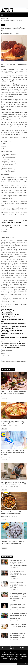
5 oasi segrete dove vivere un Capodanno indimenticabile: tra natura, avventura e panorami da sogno (18, 616)
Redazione (5, 648)
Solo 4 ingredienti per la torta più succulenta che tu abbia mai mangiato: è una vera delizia (13, 483)
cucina (2, 24)
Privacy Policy (12, 648)
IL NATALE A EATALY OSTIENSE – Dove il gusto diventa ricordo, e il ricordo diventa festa (13, 392)
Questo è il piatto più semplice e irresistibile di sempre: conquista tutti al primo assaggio (14, 422)
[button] (26, 15)
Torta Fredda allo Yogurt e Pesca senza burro (13, 327)
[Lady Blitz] (7, 10)
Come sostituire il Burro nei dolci (10, 314)
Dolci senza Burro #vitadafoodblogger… (13, 346)
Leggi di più (4, 398)
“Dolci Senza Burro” (19, 343)
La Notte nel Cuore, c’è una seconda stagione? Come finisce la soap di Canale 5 (17, 635)
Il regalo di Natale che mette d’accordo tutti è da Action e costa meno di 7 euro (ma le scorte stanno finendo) (18, 595)
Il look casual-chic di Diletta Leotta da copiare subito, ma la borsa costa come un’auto (18, 606)
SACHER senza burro (7, 313)
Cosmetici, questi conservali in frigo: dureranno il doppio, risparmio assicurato (18, 626)
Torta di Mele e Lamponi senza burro (11, 330)
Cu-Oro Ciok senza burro (8, 316)
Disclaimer (23, 648)
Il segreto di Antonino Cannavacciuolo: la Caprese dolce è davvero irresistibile (12, 542)
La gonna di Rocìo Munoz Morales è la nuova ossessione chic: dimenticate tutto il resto (18, 573)
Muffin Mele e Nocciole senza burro (11, 318)
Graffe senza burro (6, 309)
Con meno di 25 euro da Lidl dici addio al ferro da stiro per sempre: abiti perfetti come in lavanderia (14, 452)
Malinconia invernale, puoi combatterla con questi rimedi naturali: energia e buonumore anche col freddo (18, 562)
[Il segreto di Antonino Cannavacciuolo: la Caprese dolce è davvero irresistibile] (14, 530)
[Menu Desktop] (2, 14)
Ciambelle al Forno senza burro (10, 332)
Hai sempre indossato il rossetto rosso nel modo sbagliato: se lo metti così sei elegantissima (18, 584)
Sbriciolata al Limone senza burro (10, 328)
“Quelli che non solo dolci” (14, 222)
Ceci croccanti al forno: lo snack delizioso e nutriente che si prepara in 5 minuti (13, 512)
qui (11, 227)
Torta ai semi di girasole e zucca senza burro (13, 311)
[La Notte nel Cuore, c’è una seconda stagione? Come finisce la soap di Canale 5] (4, 635)
